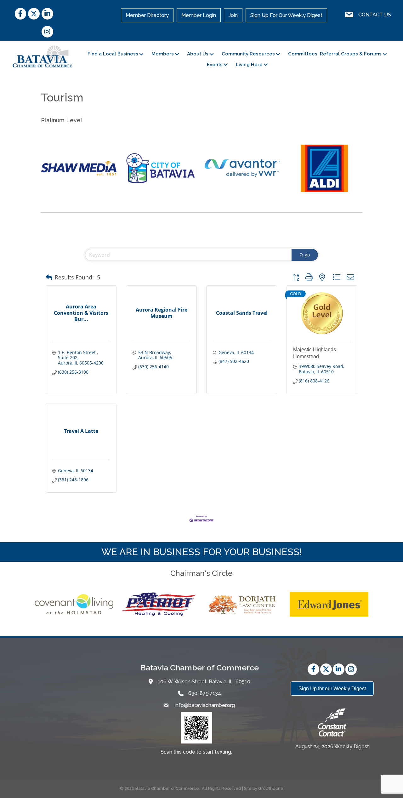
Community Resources (248, 54)
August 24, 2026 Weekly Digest (332, 746)
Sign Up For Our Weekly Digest (286, 15)
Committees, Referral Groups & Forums (335, 54)
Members (162, 54)
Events (215, 64)
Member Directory (147, 15)
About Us (197, 54)
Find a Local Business (113, 54)
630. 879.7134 (204, 693)
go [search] (307, 255)
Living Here (249, 64)
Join (233, 15)
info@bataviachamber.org (204, 705)
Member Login (198, 15)
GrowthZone (270, 788)
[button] (49, 278)
